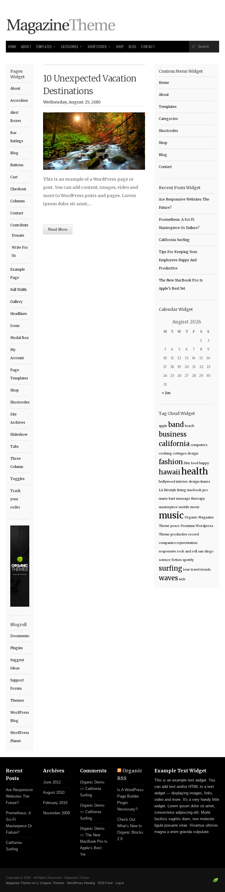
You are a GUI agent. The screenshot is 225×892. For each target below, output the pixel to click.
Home (12, 46)
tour (186, 570)
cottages (180, 453)
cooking (165, 453)
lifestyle (170, 490)
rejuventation (187, 543)
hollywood (167, 482)
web (182, 579)
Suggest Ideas (17, 664)
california (174, 444)
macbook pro (197, 490)
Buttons (16, 165)
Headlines (18, 314)
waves (168, 578)
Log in (119, 883)
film (187, 463)
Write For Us (20, 251)
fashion (171, 462)
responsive (167, 551)
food (194, 463)
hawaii (169, 472)
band (176, 424)
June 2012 (52, 782)
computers (198, 445)
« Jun (166, 393)
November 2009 (56, 813)
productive (179, 534)
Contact (147, 46)
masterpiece (168, 507)
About (26, 46)
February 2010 (55, 803)
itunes (205, 482)
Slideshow (19, 435)
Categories (70, 46)
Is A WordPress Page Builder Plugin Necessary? (130, 799)
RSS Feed (105, 883)
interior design (188, 482)
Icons (15, 326)
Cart (14, 177)
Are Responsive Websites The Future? (184, 203)
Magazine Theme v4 (20, 883)
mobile (184, 507)
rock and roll (187, 551)
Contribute (19, 225)
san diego (206, 551)
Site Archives (17, 418)
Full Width (18, 290)
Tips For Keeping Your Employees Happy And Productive (178, 260)
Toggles (17, 479)
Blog (133, 46)
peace (175, 526)
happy (204, 463)
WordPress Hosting (81, 883)
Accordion (19, 101)
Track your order (15, 499)
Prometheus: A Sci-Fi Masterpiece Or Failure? (179, 224)
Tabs (14, 447)
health (194, 471)
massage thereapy (190, 499)
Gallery (16, 302)
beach (189, 426)
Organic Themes (52, 883)
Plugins (16, 648)
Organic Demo (92, 782)
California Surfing (174, 240)
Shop (120, 46)
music (171, 515)
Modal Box (19, 338)
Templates (44, 46)
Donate (18, 235)
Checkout (18, 189)
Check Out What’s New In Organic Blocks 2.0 (130, 829)
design (193, 453)
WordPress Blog (19, 716)
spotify (188, 560)
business (173, 434)
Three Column (16, 463)
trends (205, 570)
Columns (17, 201)
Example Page (17, 273)
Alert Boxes (15, 117)
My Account (17, 354)
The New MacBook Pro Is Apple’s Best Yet (181, 284)
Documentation (19, 636)
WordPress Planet (19, 737)
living (181, 490)
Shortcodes (97, 46)
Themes (17, 700)
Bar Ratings (16, 137)
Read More (57, 229)
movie (195, 507)
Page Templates (19, 374)
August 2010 (53, 792)
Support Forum (17, 684)
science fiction (170, 560)
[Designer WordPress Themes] (215, 882)
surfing (170, 568)
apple (163, 426)
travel (195, 570)
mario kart (167, 499)
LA (161, 490)
